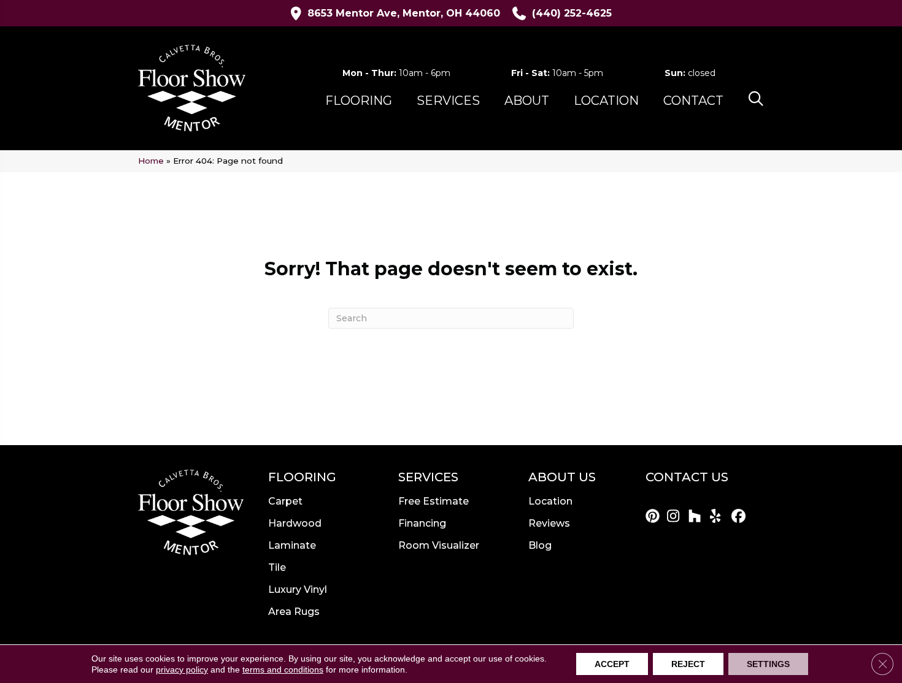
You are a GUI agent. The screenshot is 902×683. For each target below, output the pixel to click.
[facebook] (740, 517)
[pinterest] (654, 517)
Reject (688, 664)
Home (151, 161)
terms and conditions (282, 669)
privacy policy (182, 669)
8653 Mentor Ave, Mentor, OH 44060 (403, 13)
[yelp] (719, 517)
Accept (612, 664)
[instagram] (676, 517)
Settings (768, 664)
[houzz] (697, 517)
